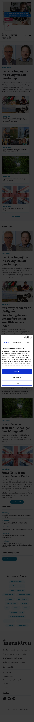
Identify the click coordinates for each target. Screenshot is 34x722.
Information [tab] (17, 342)
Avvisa (17, 383)
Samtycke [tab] (6, 342)
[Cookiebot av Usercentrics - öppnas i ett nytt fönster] (24, 337)
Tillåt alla (17, 371)
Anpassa (16, 377)
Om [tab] (28, 342)
